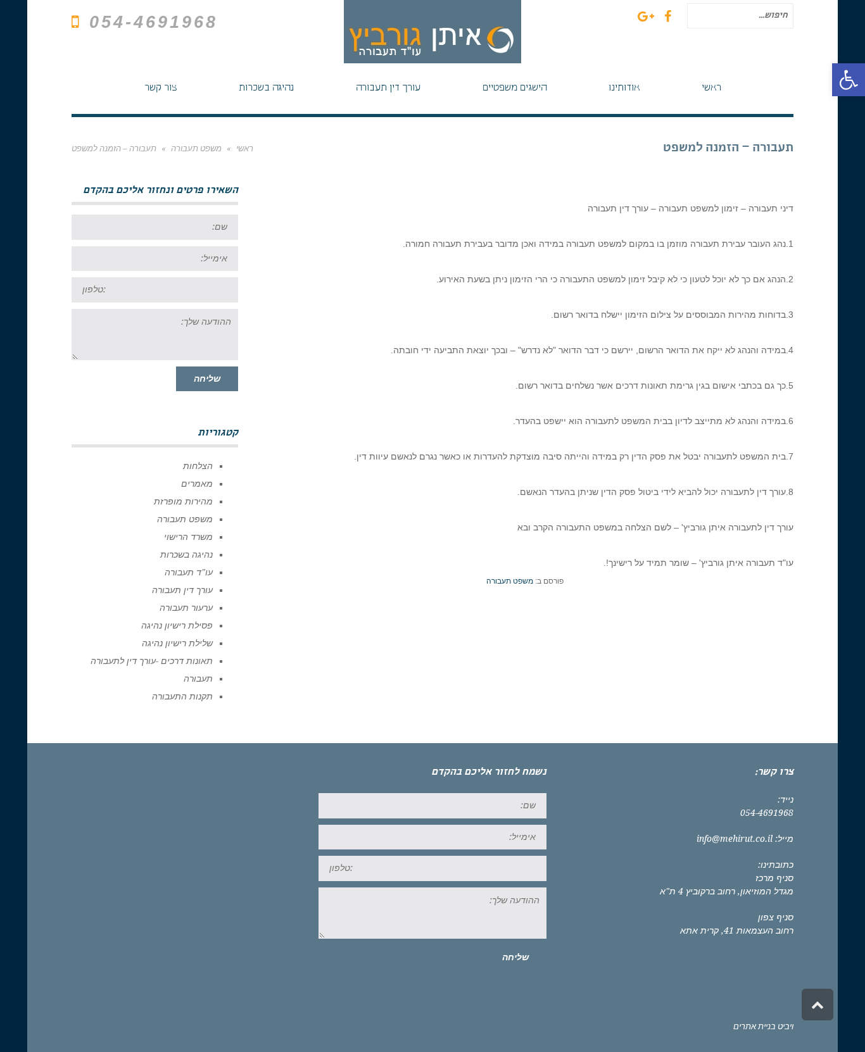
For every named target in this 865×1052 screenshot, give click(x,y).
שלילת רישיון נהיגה (177, 643)
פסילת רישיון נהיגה (177, 625)
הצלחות (198, 466)
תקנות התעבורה (182, 696)
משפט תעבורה (509, 581)
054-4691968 (153, 22)
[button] (848, 79)
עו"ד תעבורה (189, 572)
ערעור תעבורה (186, 608)
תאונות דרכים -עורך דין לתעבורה (152, 661)
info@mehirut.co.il (735, 839)
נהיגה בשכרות (186, 554)
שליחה (207, 378)
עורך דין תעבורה (182, 590)
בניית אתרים (754, 1026)
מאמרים (197, 484)
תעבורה (198, 678)
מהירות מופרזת (183, 501)
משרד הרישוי (188, 537)
